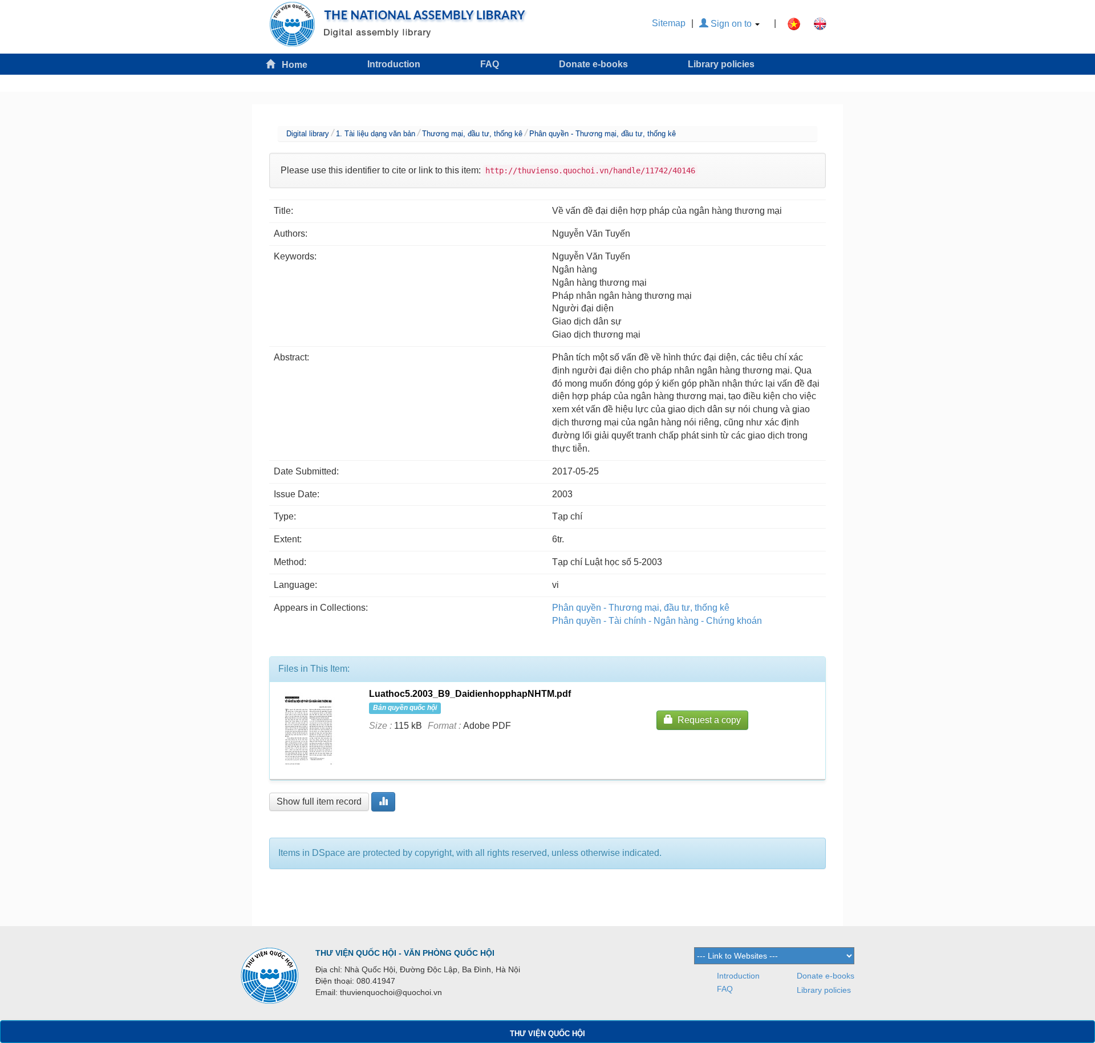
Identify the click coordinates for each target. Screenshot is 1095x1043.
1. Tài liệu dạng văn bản (375, 133)
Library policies (721, 64)
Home (291, 65)
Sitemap (669, 23)
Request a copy (707, 720)
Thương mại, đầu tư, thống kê (472, 133)
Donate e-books (593, 64)
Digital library (307, 133)
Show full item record (319, 801)
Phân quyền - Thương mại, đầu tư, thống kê (602, 133)
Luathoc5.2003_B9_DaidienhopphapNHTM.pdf (470, 694)
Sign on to (731, 24)
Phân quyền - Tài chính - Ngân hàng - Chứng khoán (657, 621)
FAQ (489, 64)
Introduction (393, 64)
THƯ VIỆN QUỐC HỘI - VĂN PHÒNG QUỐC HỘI (404, 952)
